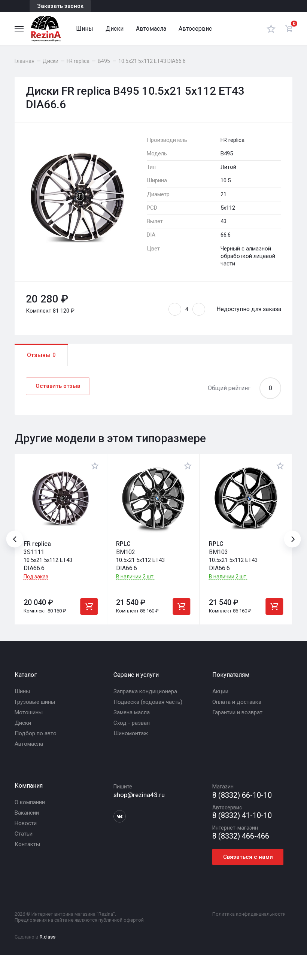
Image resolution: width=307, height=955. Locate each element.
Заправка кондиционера (145, 691)
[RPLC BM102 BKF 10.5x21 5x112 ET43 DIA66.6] (153, 498)
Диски (115, 28)
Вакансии (27, 812)
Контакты (27, 844)
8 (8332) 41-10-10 (242, 815)
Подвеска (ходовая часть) (147, 702)
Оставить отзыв (58, 386)
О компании (30, 802)
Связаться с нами (248, 857)
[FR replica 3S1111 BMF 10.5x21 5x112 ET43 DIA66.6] (61, 498)
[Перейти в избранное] (271, 28)
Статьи (24, 833)
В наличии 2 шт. (135, 577)
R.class (47, 937)
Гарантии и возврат (237, 712)
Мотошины (29, 712)
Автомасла (151, 28)
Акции (220, 691)
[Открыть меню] (19, 28)
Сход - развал (131, 723)
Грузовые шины (35, 702)
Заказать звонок (60, 6)
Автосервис (195, 28)
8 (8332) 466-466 (240, 836)
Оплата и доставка (236, 702)
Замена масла (131, 712)
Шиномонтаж (130, 733)
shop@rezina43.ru (139, 795)
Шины (84, 28)
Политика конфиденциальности (249, 914)
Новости (26, 823)
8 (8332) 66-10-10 (242, 795)
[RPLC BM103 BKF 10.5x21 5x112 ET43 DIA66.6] (246, 498)
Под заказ (36, 577)
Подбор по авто (36, 733)
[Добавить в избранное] (95, 465)
